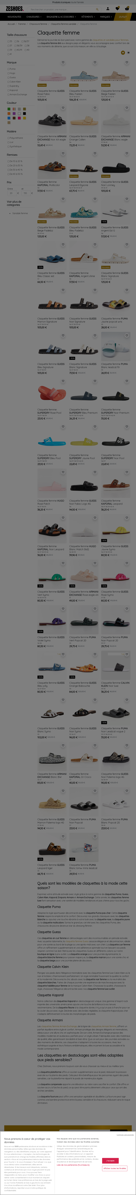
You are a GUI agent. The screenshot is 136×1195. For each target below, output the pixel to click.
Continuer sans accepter (125, 1135)
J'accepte (110, 1161)
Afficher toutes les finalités (115, 1168)
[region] (68, 1163)
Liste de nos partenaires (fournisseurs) (73, 1165)
